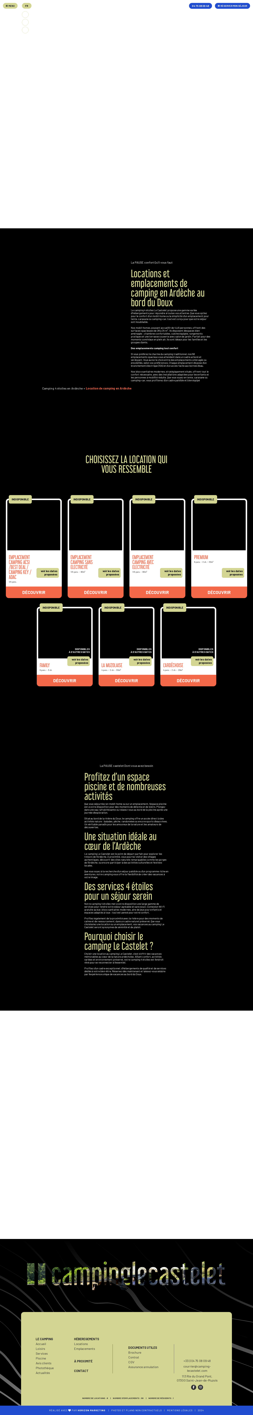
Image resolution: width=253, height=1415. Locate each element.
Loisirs (40, 1348)
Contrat (133, 1357)
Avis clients (43, 1363)
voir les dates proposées (49, 572)
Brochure (134, 1352)
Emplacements (84, 1348)
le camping (44, 1339)
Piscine (41, 1358)
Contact (81, 1371)
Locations (81, 1344)
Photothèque (45, 1368)
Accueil (41, 1344)
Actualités (43, 1373)
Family (45, 665)
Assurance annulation (143, 1367)
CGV (131, 1362)
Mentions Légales (180, 1410)
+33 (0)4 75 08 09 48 (197, 1361)
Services (42, 1353)
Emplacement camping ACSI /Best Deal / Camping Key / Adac (20, 567)
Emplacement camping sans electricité (82, 562)
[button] (26, 6)
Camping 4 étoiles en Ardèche (62, 388)
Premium (201, 557)
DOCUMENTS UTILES (142, 1347)
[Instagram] (200, 1387)
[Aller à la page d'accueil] (140, 13)
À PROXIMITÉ (83, 1361)
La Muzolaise (111, 665)
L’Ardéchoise (173, 665)
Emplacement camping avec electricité (143, 562)
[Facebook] (193, 1387)
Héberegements (86, 1339)
